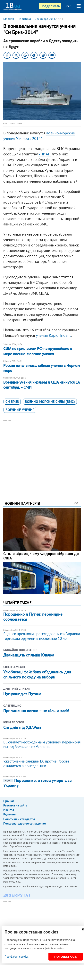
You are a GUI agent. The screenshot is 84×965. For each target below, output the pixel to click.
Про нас (8, 801)
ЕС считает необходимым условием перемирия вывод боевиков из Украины (42, 744)
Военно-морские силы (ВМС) (50, 401)
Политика (24, 19)
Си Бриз (12, 401)
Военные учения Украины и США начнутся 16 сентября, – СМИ (41, 385)
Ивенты (8, 810)
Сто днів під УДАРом (22, 727)
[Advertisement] (42, 455)
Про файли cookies (16, 956)
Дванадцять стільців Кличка (28, 655)
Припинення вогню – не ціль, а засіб (36, 710)
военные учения (19, 410)
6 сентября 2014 (45, 19)
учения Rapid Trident (53, 335)
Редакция (9, 814)
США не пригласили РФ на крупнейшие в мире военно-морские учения (37, 351)
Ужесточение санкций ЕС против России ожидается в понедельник (36, 763)
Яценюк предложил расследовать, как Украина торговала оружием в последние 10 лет (41, 636)
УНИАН (44, 154)
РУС (68, 6)
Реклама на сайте (15, 805)
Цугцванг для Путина (22, 693)
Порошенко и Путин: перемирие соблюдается (33, 616)
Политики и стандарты (19, 819)
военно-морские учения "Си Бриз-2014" (39, 136)
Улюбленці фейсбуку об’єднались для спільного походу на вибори (37, 674)
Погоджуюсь (65, 956)
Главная (8, 19)
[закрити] (83, 929)
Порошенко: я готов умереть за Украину (37, 783)
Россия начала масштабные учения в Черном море (41, 368)
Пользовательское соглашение (24, 823)
